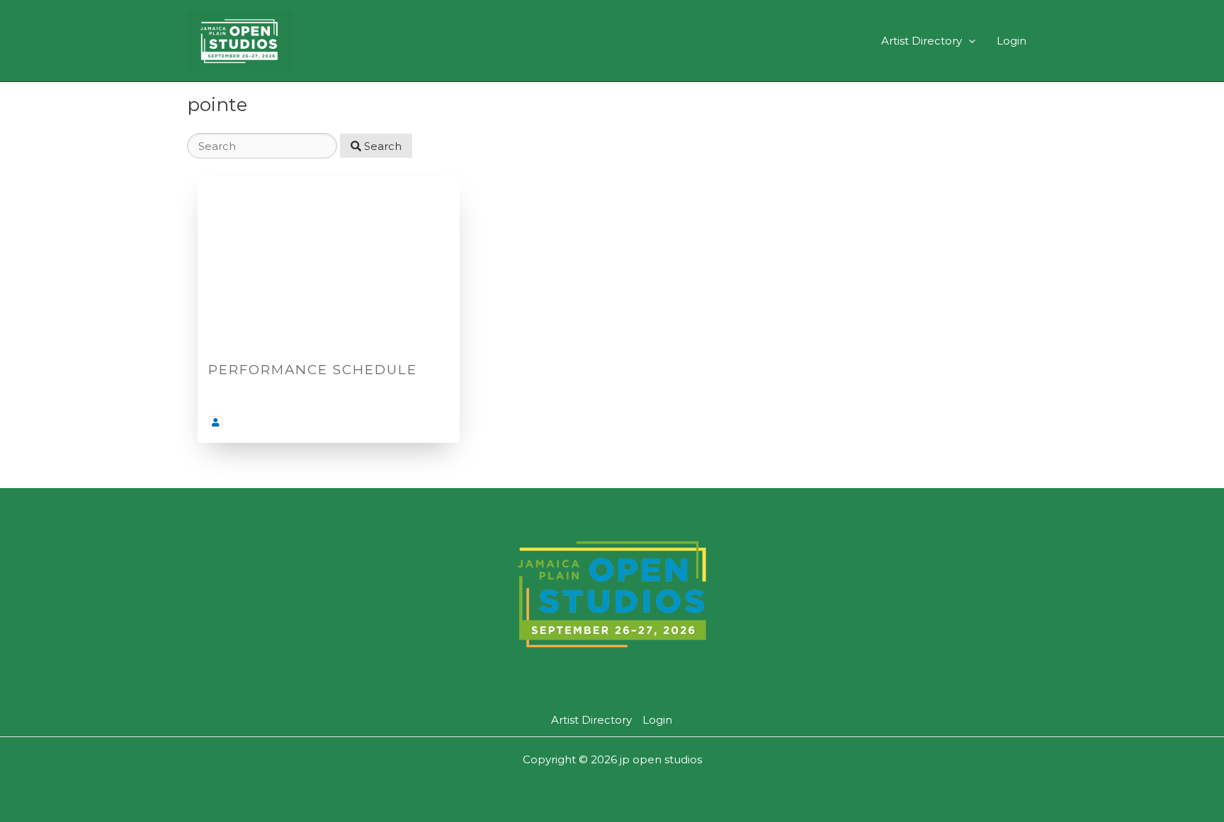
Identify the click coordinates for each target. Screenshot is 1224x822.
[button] (968, 41)
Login (1011, 40)
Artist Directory (921, 40)
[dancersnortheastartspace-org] (215, 421)
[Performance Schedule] (329, 263)
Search (381, 146)
